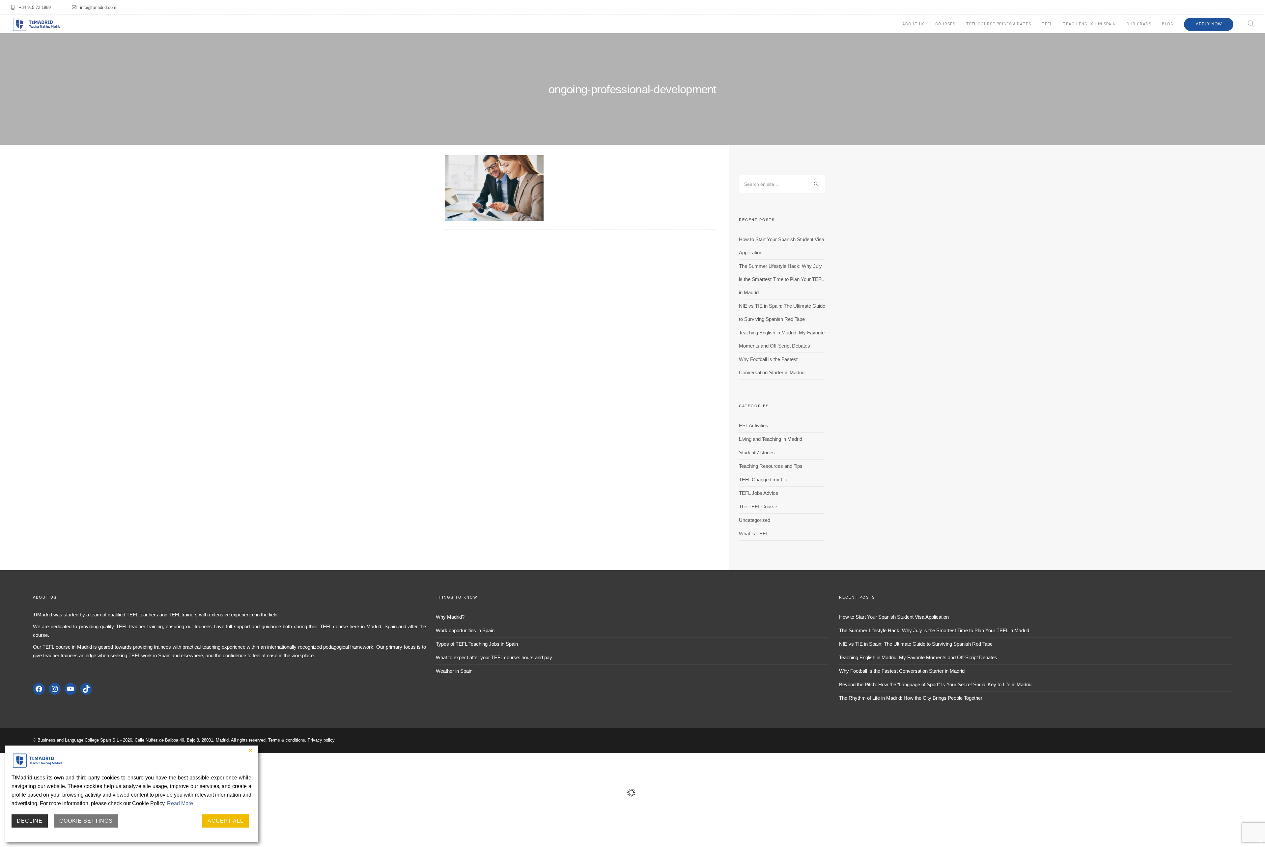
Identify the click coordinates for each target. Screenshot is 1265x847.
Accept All (225, 821)
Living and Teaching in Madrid (770, 439)
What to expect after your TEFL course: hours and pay (494, 657)
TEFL (1047, 24)
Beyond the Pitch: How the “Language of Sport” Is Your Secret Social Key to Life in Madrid (935, 684)
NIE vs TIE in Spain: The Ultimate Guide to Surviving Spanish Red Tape (916, 644)
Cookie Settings (86, 821)
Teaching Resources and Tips (770, 466)
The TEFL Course (758, 506)
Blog (1167, 24)
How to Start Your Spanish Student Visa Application (894, 617)
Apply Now (1209, 24)
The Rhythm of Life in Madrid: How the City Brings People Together (910, 698)
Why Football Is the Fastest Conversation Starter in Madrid (902, 671)
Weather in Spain (454, 671)
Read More (180, 803)
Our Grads (1138, 24)
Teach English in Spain (1089, 24)
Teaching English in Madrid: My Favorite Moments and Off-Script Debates (918, 657)
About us (913, 24)
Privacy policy (321, 740)
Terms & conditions (286, 740)
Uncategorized (754, 520)
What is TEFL (753, 533)
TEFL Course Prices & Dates (998, 24)
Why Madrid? (450, 617)
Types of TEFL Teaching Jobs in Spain (477, 644)
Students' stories (757, 452)
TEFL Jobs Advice (758, 493)
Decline (29, 821)
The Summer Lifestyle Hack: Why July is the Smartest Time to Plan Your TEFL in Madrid (781, 279)
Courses (945, 24)
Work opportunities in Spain (465, 630)
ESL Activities (753, 425)
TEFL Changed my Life (763, 479)
